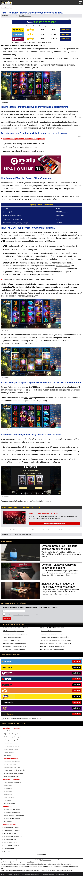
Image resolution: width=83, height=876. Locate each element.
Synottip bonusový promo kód (12, 818)
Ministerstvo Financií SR (17, 870)
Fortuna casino (8, 788)
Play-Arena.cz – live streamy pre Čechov (52, 649)
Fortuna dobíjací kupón (10, 839)
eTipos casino (7, 800)
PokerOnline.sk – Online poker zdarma (13, 631)
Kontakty (3, 874)
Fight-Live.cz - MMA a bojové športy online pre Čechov (56, 643)
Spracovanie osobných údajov (30, 874)
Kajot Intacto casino (9, 797)
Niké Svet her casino (9, 803)
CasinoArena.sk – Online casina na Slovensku (15, 628)
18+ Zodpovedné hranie (47, 874)
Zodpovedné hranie (49, 870)
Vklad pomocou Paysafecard (12, 845)
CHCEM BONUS (65, 30)
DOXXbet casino (8, 794)
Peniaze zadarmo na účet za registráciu (15, 770)
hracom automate (63, 266)
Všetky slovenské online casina (12, 782)
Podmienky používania (14, 874)
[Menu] (80, 2)
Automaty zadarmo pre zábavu (12, 740)
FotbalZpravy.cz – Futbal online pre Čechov (53, 634)
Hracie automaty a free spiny (11, 776)
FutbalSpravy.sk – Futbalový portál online (14, 649)
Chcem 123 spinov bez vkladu (54, 523)
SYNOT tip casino (62, 212)
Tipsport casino (8, 785)
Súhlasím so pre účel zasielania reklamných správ (28, 615)
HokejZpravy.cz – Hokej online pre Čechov (53, 646)
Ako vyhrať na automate (10, 731)
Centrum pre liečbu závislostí (64, 870)
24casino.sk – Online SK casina (11, 640)
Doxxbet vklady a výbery (10, 833)
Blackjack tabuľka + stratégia (12, 827)
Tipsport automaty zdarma (11, 749)
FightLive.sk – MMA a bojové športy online (52, 628)
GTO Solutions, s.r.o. (62, 874)
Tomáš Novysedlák (25, 16)
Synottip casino (8, 791)
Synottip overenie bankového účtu (13, 836)
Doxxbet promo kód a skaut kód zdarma (15, 815)
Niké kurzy (7, 851)
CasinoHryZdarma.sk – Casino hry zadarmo (15, 634)
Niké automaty (8, 755)
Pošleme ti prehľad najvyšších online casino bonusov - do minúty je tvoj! (30, 607)
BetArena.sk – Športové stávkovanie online (14, 643)
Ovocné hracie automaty (10, 743)
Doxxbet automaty (9, 752)
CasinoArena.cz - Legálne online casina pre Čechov (55, 637)
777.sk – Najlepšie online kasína (12, 637)
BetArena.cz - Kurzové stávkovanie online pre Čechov (56, 640)
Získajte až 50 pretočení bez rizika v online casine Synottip (28, 279)
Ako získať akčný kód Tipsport (12, 809)
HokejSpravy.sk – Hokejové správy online (14, 646)
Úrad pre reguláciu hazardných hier (34, 870)
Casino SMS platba (9, 848)
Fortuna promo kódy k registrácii (12, 812)
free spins (28, 398)
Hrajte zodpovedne (36, 529)
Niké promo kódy (8, 821)
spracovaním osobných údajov (21, 615)
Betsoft (58, 208)
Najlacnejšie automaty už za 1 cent (13, 734)
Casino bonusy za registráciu (12, 761)
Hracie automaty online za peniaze (13, 737)
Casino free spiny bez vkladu (12, 767)
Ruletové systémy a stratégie (12, 830)
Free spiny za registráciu (10, 764)
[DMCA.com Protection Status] (41, 855)
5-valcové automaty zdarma (11, 746)
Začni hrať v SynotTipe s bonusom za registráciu (24, 139)
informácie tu (68, 529)
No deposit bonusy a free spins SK (13, 773)
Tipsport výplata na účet (10, 842)
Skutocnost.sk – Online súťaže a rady (51, 631)
